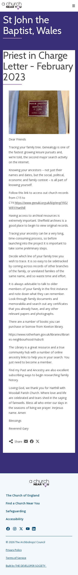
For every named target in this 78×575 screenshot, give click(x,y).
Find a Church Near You (23, 503)
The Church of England (22, 495)
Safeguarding (16, 511)
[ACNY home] (11, 5)
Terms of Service (16, 558)
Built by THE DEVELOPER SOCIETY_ (26, 566)
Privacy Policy (14, 550)
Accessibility (15, 519)
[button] (73, 6)
